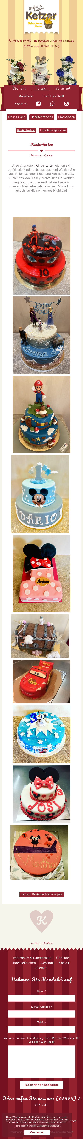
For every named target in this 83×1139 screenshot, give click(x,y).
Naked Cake (16, 117)
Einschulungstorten (53, 130)
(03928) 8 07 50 (58, 1101)
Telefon (41, 1022)
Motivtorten (66, 117)
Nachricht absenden (41, 1085)
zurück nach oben (42, 943)
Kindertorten (26, 130)
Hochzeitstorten (42, 117)
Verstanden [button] (37, 1132)
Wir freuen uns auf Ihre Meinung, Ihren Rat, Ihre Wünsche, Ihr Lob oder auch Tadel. (42, 1039)
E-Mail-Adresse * (41, 1006)
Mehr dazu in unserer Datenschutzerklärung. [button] (37, 1126)
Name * (41, 991)
